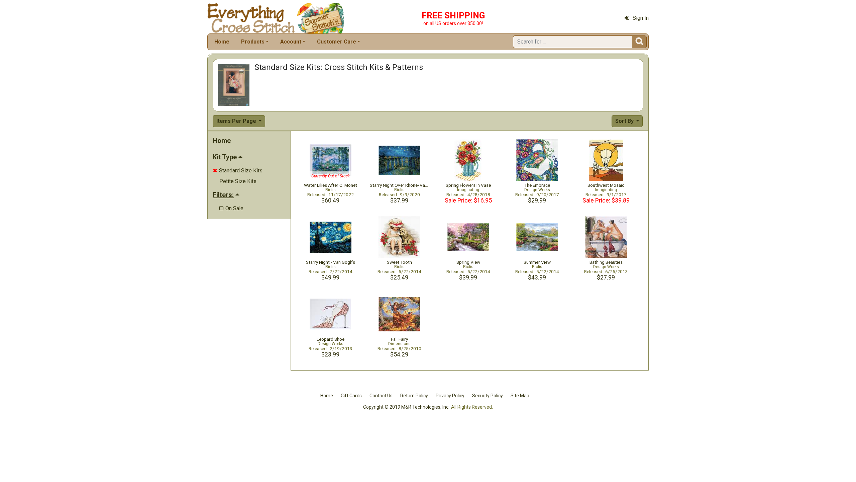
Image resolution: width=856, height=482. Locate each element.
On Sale (231, 208)
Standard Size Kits (237, 170)
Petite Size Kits (237, 181)
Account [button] (290, 41)
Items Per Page (236, 121)
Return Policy (414, 395)
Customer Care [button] (336, 41)
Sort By (625, 121)
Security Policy (487, 395)
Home (221, 41)
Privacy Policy (450, 395)
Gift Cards (351, 395)
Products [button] (252, 41)
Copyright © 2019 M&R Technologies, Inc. (406, 407)
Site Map (520, 395)
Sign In (641, 18)
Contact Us (381, 395)
